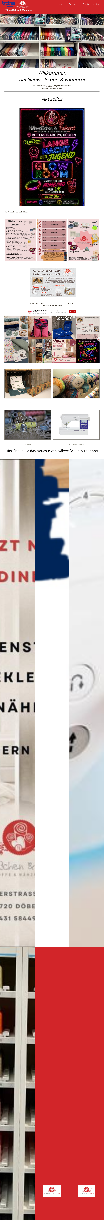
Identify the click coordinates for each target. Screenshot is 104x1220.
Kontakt (96, 4)
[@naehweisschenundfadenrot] (29, 311)
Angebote (87, 4)
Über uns (63, 4)
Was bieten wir (75, 4)
